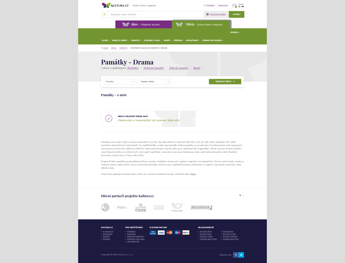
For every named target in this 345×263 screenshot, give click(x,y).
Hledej (236, 14)
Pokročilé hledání (218, 14)
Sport (167, 40)
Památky (136, 40)
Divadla (234, 32)
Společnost (192, 40)
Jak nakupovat (133, 241)
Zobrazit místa (223, 81)
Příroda (178, 40)
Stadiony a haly (152, 40)
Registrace (223, 5)
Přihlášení (210, 5)
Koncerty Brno (206, 231)
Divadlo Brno (228, 231)
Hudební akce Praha (208, 239)
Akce (193, 174)
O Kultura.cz (108, 231)
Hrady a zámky (120, 40)
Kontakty (106, 239)
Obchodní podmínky (135, 236)
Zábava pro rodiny (212, 40)
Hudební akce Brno (231, 239)
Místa (114, 48)
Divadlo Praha (205, 234)
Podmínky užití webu (136, 239)
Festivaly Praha (206, 236)
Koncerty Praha (229, 234)
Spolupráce (107, 234)
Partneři (106, 236)
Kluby (105, 40)
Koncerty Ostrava (230, 236)
